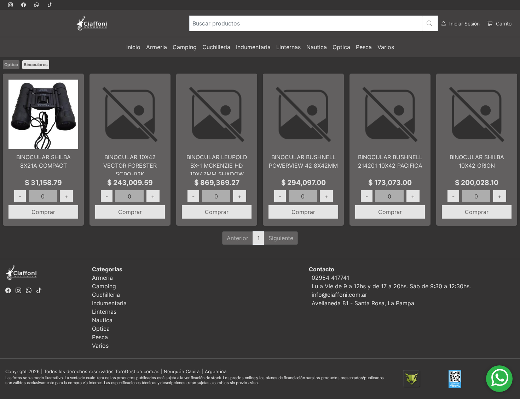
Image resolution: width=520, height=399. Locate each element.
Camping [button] (185, 47)
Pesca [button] (364, 47)
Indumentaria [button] (253, 47)
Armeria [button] (156, 47)
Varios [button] (385, 47)
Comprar (43, 211)
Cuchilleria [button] (216, 47)
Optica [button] (341, 47)
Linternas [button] (288, 47)
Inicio (133, 47)
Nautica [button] (316, 47)
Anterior (237, 238)
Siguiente (280, 238)
